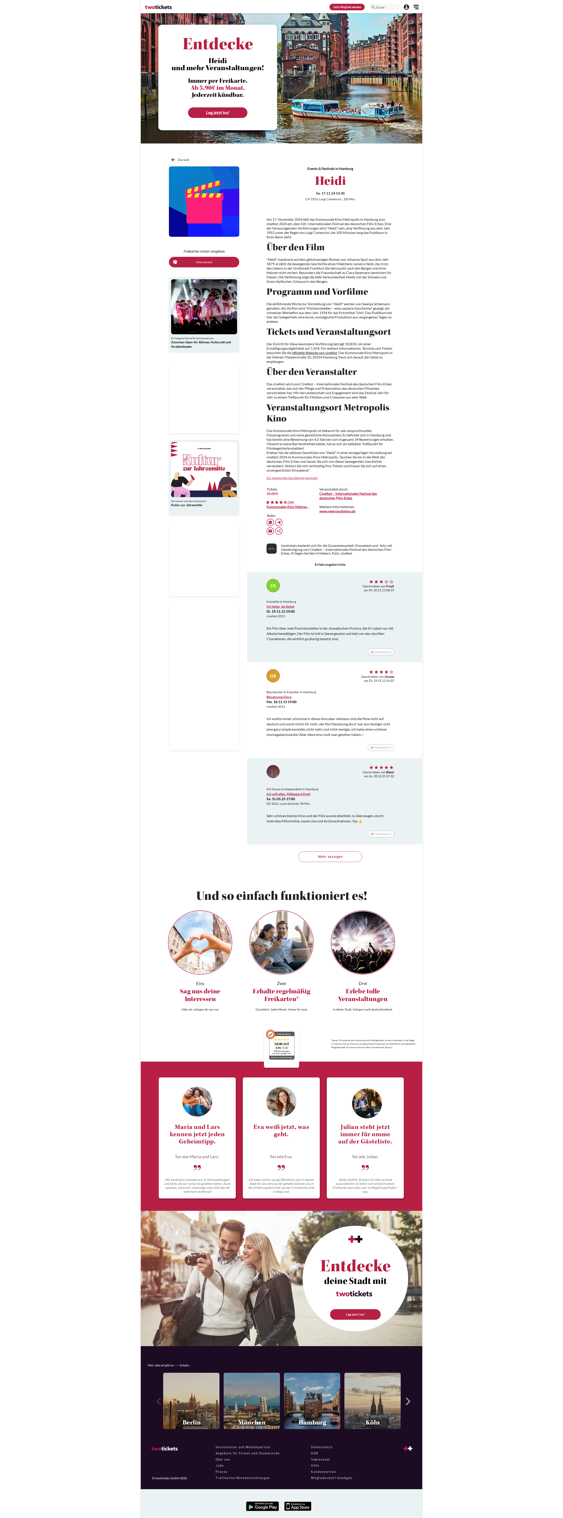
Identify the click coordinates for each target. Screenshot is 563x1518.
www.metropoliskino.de (337, 511)
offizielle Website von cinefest (314, 353)
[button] (373, 7)
